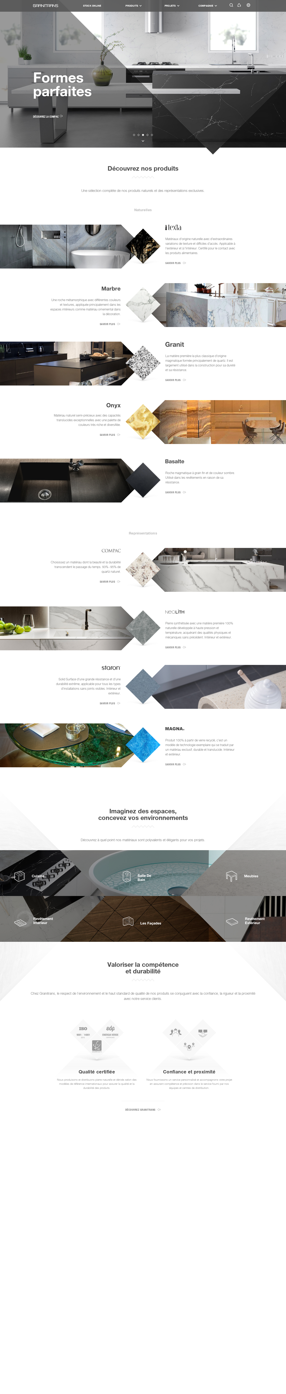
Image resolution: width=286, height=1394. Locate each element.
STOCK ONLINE (92, 5)
